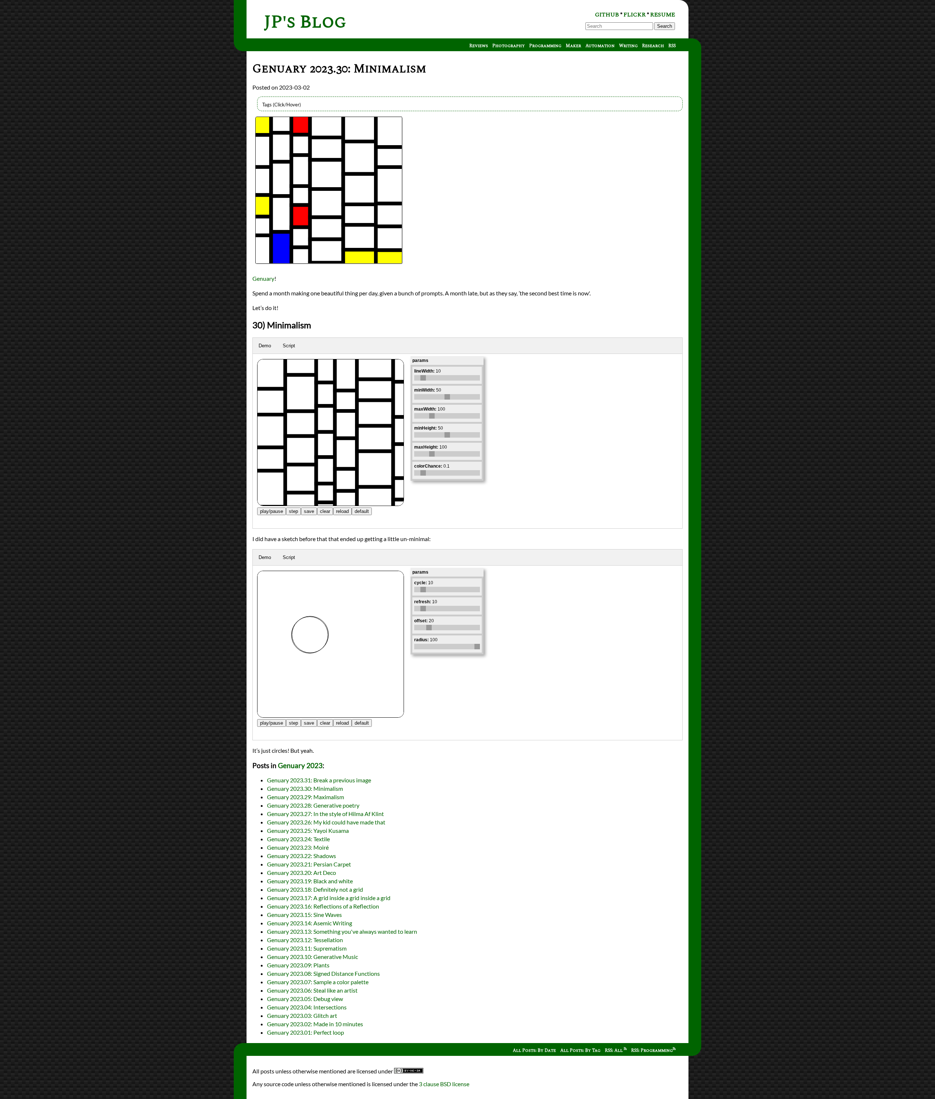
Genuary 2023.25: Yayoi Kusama (308, 830)
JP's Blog (305, 22)
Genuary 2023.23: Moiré (298, 847)
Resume (662, 14)
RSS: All (614, 1050)
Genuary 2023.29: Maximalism (305, 796)
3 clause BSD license (444, 1083)
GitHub (607, 14)
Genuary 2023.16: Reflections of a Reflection (323, 906)
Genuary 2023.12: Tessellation (305, 939)
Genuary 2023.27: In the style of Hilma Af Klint (325, 813)
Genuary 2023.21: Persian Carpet (309, 864)
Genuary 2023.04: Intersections (307, 1007)
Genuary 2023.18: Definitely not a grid (315, 889)
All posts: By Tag (580, 1050)
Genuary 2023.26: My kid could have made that (326, 822)
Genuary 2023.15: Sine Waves (304, 914)
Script (289, 345)
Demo (265, 345)
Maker (573, 45)
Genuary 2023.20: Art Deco (301, 872)
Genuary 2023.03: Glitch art (302, 1015)
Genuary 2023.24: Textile (298, 838)
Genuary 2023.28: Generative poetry (313, 805)
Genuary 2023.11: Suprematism (307, 948)
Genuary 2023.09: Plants (298, 965)
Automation (600, 45)
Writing (628, 45)
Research (653, 45)
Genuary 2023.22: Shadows (301, 855)
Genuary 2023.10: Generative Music (312, 956)
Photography (508, 45)
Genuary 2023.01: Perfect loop (305, 1032)
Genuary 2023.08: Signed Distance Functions (323, 973)
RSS (672, 45)
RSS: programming (652, 1050)
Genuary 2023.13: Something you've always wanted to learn (342, 931)
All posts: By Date (534, 1050)
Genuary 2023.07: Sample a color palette (318, 981)
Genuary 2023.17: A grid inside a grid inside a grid (328, 897)
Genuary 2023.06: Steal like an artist (312, 990)
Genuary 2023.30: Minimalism (305, 788)
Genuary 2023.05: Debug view (305, 998)
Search (664, 26)
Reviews (478, 45)
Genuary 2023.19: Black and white (310, 880)
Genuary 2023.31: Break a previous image (319, 780)
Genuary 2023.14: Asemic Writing (309, 922)
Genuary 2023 (300, 766)
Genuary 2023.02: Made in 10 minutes (315, 1023)
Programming (545, 45)
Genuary (263, 278)
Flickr (634, 14)
